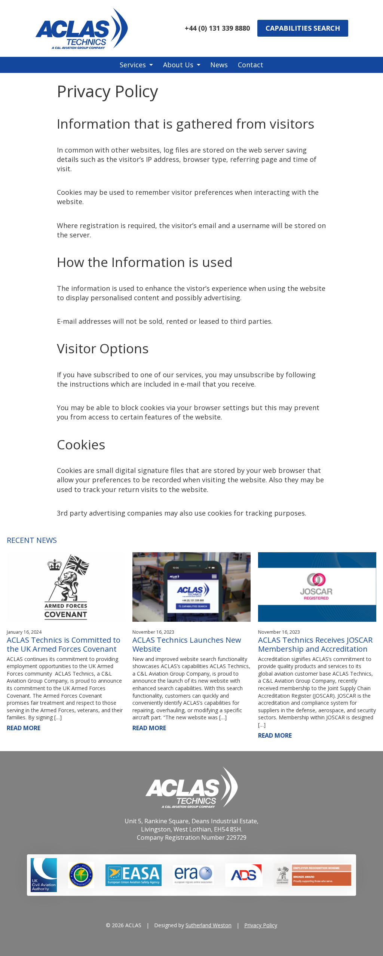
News (219, 64)
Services (133, 64)
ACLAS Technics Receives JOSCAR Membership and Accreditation (315, 644)
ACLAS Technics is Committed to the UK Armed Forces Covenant (63, 644)
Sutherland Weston (209, 925)
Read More (23, 728)
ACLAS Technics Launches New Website (186, 644)
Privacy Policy (260, 925)
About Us (178, 64)
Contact (250, 64)
